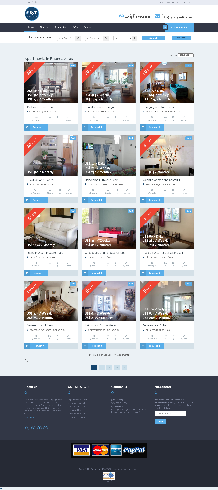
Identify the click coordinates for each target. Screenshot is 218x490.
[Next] (124, 367)
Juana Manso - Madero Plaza (45, 252)
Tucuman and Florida (40, 179)
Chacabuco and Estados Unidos (105, 252)
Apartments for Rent (78, 400)
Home (30, 27)
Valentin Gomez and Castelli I (161, 179)
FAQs (75, 27)
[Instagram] (32, 2)
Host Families (75, 410)
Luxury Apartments (77, 417)
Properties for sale (77, 407)
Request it (38, 127)
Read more (29, 418)
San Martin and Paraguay (101, 107)
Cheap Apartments (77, 414)
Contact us (89, 27)
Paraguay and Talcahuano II (160, 107)
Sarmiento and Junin (40, 325)
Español (189, 2)
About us (44, 27)
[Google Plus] (36, 2)
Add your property (181, 27)
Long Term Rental (77, 403)
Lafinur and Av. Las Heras (101, 325)
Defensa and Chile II (155, 325)
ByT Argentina (93, 469)
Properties (60, 27)
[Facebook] (25, 2)
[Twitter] (29, 2)
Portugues (166, 2)
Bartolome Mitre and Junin (101, 179)
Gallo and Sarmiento (40, 107)
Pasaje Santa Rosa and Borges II (163, 252)
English (177, 2)
